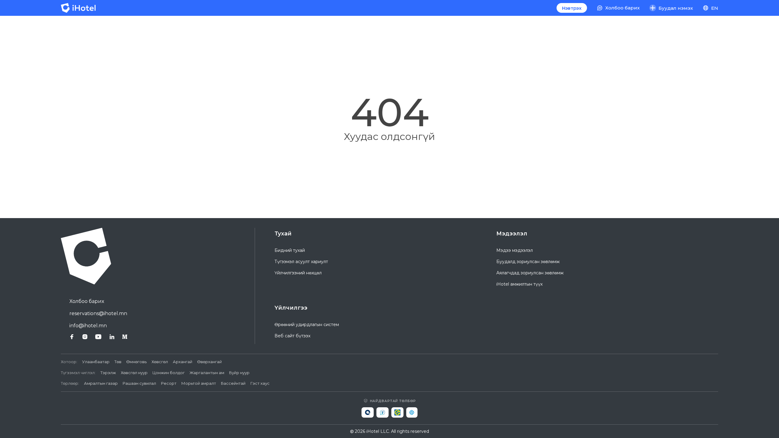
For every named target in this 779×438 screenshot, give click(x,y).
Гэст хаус (260, 383)
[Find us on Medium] (124, 336)
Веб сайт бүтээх (292, 336)
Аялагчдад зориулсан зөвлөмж (530, 273)
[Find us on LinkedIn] (112, 336)
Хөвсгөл (160, 361)
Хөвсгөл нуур (134, 372)
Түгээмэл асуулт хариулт (301, 261)
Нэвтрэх (572, 8)
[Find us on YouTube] (98, 336)
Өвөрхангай (209, 361)
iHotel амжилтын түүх (519, 284)
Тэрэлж (108, 372)
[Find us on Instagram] (84, 336)
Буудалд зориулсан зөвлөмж (528, 261)
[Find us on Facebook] (71, 336)
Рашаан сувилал (139, 383)
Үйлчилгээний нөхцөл (298, 273)
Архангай (182, 361)
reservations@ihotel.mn (98, 313)
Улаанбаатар (96, 361)
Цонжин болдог (168, 372)
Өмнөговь (136, 361)
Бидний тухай (289, 250)
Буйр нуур (239, 372)
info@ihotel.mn (88, 325)
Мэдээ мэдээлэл (514, 250)
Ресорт (168, 383)
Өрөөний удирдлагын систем (306, 324)
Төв (117, 361)
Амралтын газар (101, 383)
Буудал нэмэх (675, 8)
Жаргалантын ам (207, 372)
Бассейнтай (233, 383)
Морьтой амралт (198, 383)
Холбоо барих (86, 301)
